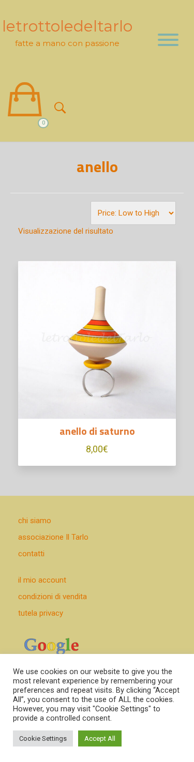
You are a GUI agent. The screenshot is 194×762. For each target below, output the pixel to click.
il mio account (42, 580)
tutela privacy (40, 613)
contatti (31, 553)
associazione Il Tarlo (53, 537)
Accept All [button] (99, 738)
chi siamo (34, 520)
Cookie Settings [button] (43, 738)
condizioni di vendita (52, 596)
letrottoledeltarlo (67, 26)
